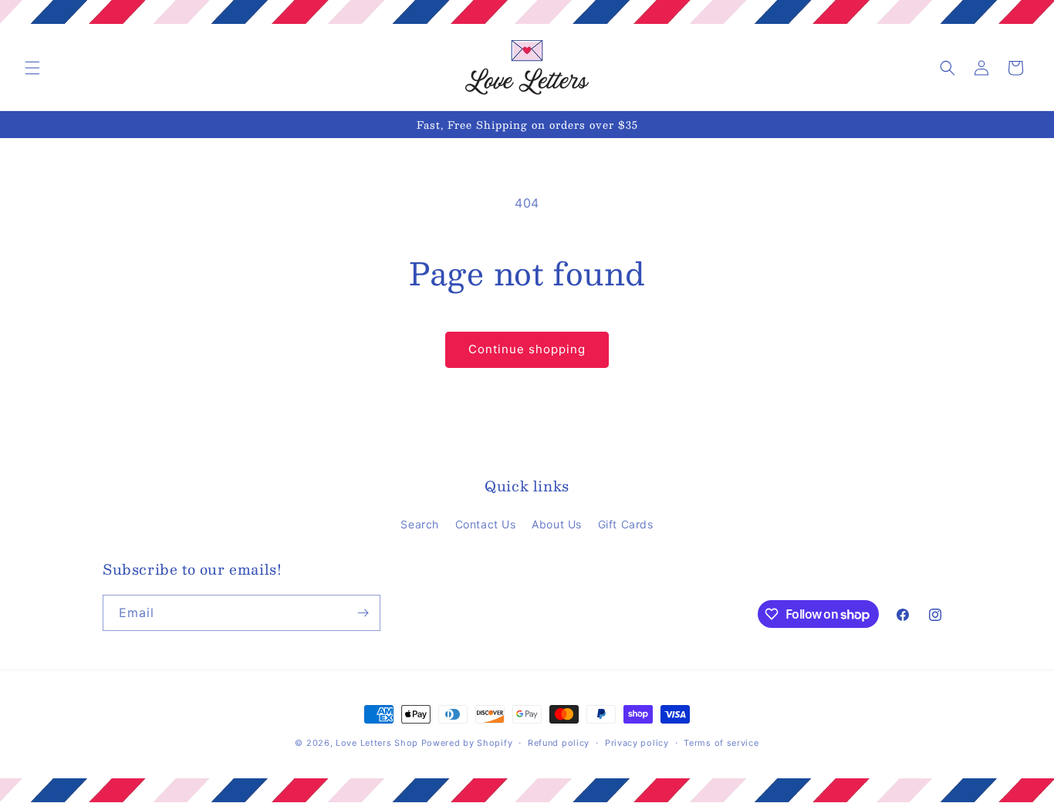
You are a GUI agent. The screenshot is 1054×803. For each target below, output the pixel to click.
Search (419, 524)
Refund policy (558, 742)
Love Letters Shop (377, 742)
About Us (557, 524)
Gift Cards (626, 524)
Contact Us (485, 524)
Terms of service (721, 742)
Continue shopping (527, 349)
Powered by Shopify (467, 742)
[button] (32, 68)
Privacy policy (637, 742)
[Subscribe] (363, 613)
